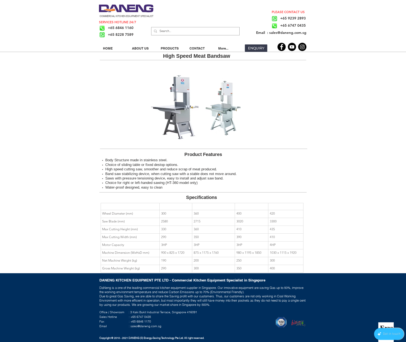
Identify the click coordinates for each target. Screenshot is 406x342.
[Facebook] (281, 47)
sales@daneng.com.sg (145, 326)
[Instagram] (302, 47)
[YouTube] (292, 47)
